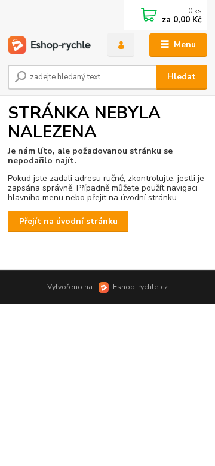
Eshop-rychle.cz (140, 287)
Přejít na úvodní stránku (68, 221)
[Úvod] (49, 45)
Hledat (181, 76)
